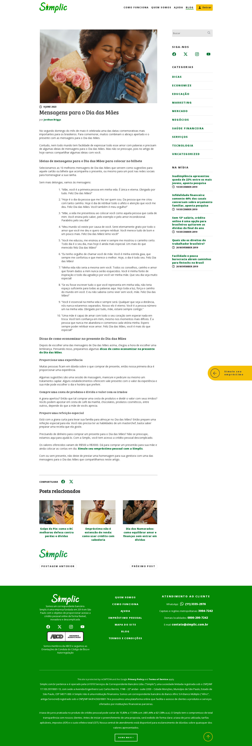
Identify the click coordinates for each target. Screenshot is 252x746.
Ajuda (178, 7)
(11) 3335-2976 (195, 604)
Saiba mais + (126, 737)
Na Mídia (180, 167)
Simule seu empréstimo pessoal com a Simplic (110, 448)
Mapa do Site (125, 624)
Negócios (180, 119)
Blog (190, 7)
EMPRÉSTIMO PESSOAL (125, 617)
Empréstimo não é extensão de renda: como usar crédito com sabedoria (98, 534)
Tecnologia (182, 145)
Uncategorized (186, 154)
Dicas (177, 76)
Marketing (182, 102)
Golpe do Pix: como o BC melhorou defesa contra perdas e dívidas (56, 532)
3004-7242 (205, 611)
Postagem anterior (58, 566)
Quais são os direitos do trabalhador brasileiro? (189, 242)
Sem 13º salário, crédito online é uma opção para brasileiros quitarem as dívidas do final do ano (189, 223)
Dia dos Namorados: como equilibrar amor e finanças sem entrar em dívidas (140, 534)
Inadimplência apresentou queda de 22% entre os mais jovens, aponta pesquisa (192, 179)
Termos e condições (125, 638)
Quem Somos (161, 7)
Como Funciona (136, 7)
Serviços (180, 137)
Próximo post (143, 566)
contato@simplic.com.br (190, 624)
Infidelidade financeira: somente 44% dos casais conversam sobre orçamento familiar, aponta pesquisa (192, 200)
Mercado (180, 111)
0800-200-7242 (197, 617)
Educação (180, 94)
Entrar (207, 7)
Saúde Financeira (188, 128)
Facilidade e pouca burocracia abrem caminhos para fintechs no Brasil (191, 259)
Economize (182, 85)
